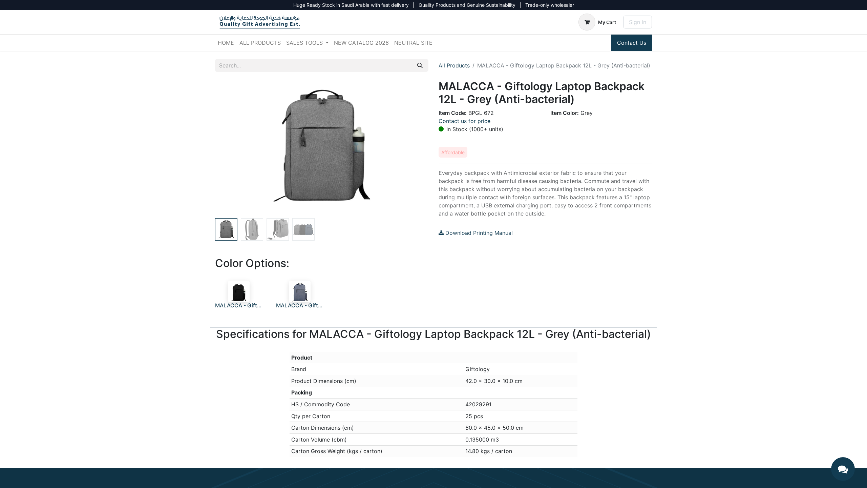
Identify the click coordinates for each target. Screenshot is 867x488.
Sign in (637, 22)
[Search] (419, 65)
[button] (231, 147)
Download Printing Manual (478, 232)
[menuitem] (226, 42)
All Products (454, 65)
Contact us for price (464, 121)
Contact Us (631, 42)
